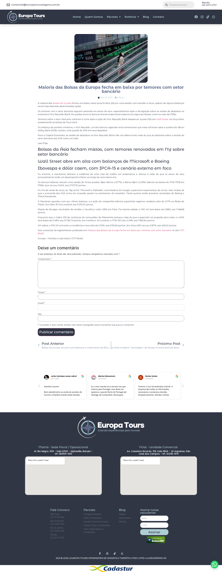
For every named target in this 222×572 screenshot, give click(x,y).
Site (40, 314)
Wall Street (162, 119)
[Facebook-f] (100, 553)
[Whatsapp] (122, 553)
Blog (146, 16)
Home (77, 16)
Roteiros (130, 16)
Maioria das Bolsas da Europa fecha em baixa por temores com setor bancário (129, 230)
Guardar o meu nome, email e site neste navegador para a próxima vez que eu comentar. (87, 325)
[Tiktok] (115, 553)
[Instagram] (107, 553)
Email (41, 303)
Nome (41, 292)
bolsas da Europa (62, 103)
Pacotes (112, 16)
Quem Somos (94, 16)
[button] (182, 386)
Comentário (45, 259)
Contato (158, 16)
